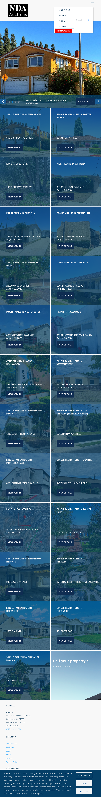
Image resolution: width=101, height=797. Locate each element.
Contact (64, 26)
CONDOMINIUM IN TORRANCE (72, 262)
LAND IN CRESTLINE (17, 163)
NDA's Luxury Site (13, 729)
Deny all (84, 783)
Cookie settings (84, 775)
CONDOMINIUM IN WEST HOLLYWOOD (19, 363)
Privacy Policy (12, 762)
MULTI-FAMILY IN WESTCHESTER (23, 311)
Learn (62, 15)
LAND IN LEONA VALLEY (18, 509)
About (63, 21)
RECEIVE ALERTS (63, 31)
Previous (3, 101)
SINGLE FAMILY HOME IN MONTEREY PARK (19, 461)
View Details (85, 101)
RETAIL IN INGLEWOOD (69, 311)
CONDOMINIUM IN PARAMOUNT (73, 213)
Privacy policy (37, 793)
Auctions (64, 10)
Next (98, 101)
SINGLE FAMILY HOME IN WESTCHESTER (69, 363)
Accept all (84, 791)
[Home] (17, 10)
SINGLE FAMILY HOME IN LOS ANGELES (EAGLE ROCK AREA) (72, 412)
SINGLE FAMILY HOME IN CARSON (23, 114)
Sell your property (70, 661)
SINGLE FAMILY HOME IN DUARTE (74, 459)
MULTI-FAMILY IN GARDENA (71, 163)
